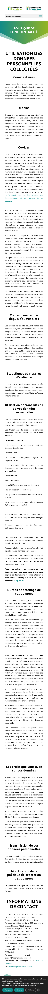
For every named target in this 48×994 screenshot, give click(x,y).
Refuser (19, 990)
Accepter (8, 990)
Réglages (31, 990)
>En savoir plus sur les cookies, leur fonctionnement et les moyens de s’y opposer (24, 198)
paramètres (32, 985)
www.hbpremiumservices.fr (21, 966)
